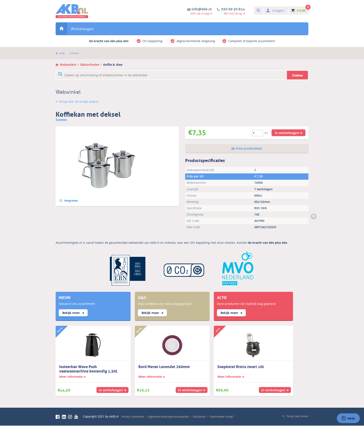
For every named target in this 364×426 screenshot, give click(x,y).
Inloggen (278, 10)
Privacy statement (133, 416)
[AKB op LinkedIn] (64, 416)
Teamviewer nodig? (221, 416)
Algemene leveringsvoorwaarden (168, 416)
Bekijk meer (71, 313)
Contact (74, 53)
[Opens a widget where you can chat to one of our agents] (348, 418)
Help (62, 53)
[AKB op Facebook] (58, 416)
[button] (289, 132)
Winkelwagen (82, 29)
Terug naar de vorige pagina (79, 101)
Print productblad (249, 148)
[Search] (258, 10)
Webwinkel (61, 28)
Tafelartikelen (89, 65)
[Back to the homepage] (72, 11)
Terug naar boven (297, 416)
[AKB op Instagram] (71, 416)
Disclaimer (199, 416)
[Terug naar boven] (314, 216)
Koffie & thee (112, 65)
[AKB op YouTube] (76, 416)
